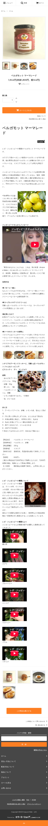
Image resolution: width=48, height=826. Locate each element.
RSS (27, 800)
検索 (25, 3)
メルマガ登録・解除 (18, 800)
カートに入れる (25, 110)
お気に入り (25, 84)
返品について (41, 116)
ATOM (34, 800)
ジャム (11, 11)
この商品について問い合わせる (35, 721)
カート (41, 3)
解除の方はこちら (40, 750)
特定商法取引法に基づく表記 (16, 804)
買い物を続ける (40, 725)
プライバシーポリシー (34, 804)
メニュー (9, 3)
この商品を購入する (24, 711)
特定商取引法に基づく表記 (37, 119)
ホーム (3, 11)
